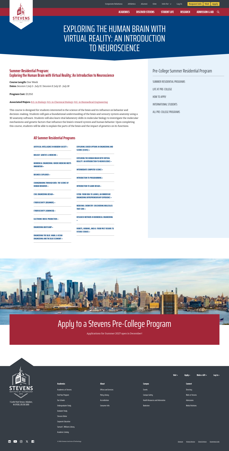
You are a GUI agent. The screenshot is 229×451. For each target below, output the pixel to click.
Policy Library (104, 395)
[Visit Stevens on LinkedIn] (9, 441)
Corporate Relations (113, 4)
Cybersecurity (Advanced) (44, 211)
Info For (165, 4)
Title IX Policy (202, 442)
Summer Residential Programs (169, 81)
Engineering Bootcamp (43, 227)
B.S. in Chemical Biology (60, 102)
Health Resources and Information (154, 400)
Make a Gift (201, 375)
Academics (124, 12)
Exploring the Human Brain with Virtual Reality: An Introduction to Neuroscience (93, 159)
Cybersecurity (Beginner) (44, 202)
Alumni (144, 4)
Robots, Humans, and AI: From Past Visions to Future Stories (95, 230)
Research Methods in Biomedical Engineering (95, 217)
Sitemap (180, 442)
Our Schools (61, 400)
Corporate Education (63, 421)
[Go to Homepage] (21, 15)
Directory (189, 389)
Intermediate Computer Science (89, 169)
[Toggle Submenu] (170, 4)
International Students (165, 104)
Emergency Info (214, 442)
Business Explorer (41, 174)
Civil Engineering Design (43, 194)
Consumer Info (104, 405)
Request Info (195, 4)
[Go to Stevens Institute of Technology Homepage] (21, 382)
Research (185, 12)
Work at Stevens (191, 395)
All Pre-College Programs (166, 111)
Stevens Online (62, 416)
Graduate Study (62, 410)
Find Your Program (63, 395)
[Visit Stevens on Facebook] (33, 441)
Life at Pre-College (162, 89)
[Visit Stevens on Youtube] (15, 441)
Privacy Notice (190, 442)
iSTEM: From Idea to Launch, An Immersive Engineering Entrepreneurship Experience (94, 195)
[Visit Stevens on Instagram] (21, 441)
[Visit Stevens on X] (27, 441)
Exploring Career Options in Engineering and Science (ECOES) (95, 148)
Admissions (189, 400)
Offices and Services (106, 389)
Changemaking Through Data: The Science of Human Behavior (51, 184)
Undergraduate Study (64, 405)
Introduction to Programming (89, 178)
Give (155, 4)
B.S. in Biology (38, 102)
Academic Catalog (63, 432)
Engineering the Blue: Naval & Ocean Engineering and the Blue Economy (48, 237)
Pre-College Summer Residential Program (182, 72)
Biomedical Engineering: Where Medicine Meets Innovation (52, 164)
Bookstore (146, 405)
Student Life (167, 12)
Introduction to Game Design (88, 186)
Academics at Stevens (64, 389)
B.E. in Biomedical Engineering (91, 102)
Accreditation (104, 400)
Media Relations (191, 405)
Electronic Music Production (45, 219)
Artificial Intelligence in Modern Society (50, 147)
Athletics (132, 4)
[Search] (218, 12)
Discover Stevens (145, 12)
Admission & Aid (205, 12)
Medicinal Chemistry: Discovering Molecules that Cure (95, 207)
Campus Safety (148, 395)
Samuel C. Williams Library (65, 426)
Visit (207, 4)
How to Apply (159, 96)
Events (145, 389)
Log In (179, 4)
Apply (215, 4)
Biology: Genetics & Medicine (45, 155)
